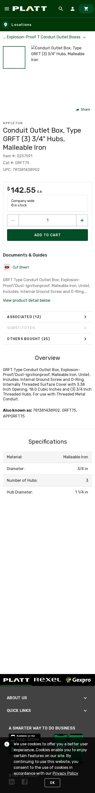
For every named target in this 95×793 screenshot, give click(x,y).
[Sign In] (72, 9)
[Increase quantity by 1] (82, 220)
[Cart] (86, 9)
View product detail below (26, 300)
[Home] (30, 9)
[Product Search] (61, 9)
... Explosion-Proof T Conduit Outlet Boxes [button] (42, 37)
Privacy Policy (65, 773)
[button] (14, 57)
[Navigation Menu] (7, 9)
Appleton (13, 123)
